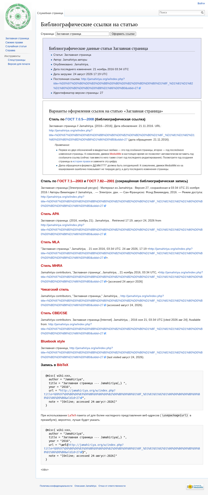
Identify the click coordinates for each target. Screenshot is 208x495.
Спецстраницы (16, 60)
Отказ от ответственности (112, 486)
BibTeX (62, 365)
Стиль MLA (50, 242)
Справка (10, 50)
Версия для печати (19, 64)
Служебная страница (50, 13)
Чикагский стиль (55, 289)
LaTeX (72, 415)
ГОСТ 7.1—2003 (70, 181)
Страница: (48, 33)
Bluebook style (53, 341)
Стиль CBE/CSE (54, 313)
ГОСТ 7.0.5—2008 (79, 119)
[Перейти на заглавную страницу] (18, 16)
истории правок (82, 161)
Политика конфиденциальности (56, 486)
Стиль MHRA (51, 266)
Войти (201, 3)
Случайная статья (16, 46)
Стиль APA (50, 214)
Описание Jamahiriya (85, 486)
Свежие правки (14, 42)
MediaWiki (115, 154)
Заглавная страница (17, 38)
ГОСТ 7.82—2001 (100, 181)
